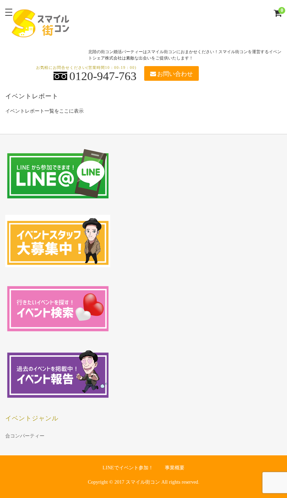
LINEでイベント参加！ (128, 467)
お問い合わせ (175, 74)
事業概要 (174, 467)
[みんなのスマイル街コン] (41, 32)
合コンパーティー (24, 436)
